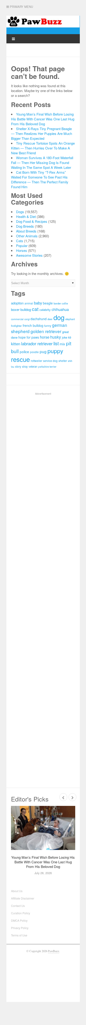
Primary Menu (21, 7)
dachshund (39, 318)
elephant (70, 319)
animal (29, 303)
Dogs (20, 211)
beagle (48, 303)
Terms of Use (19, 935)
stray (25, 366)
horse (44, 337)
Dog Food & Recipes (31, 221)
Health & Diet (26, 216)
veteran (33, 366)
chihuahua (60, 309)
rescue (20, 359)
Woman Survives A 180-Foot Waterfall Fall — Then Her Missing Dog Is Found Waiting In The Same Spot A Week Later (42, 162)
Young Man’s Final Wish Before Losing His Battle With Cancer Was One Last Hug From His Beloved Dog (42, 119)
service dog (50, 361)
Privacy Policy (19, 928)
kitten (15, 343)
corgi (27, 319)
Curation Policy (20, 913)
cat (35, 308)
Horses (21, 250)
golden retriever (46, 331)
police (24, 351)
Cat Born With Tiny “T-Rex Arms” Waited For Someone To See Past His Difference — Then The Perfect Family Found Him (39, 179)
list (56, 343)
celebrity (45, 309)
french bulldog (33, 325)
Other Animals (27, 235)
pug (43, 351)
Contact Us (18, 906)
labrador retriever (37, 343)
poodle (34, 352)
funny (47, 326)
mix (62, 343)
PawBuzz (53, 951)
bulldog (25, 309)
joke (64, 337)
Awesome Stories (29, 255)
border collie (61, 303)
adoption (17, 303)
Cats (19, 240)
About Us (16, 891)
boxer (15, 309)
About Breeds (26, 231)
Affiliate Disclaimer (22, 898)
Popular (22, 245)
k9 (69, 337)
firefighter (16, 326)
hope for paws (28, 337)
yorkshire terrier (47, 366)
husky (55, 337)
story (18, 366)
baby (38, 303)
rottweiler (36, 361)
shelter (62, 361)
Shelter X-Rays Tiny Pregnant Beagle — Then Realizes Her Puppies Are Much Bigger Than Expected (41, 133)
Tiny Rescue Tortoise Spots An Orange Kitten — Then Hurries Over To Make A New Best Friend (43, 148)
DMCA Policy (19, 920)
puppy (55, 350)
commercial (17, 319)
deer (50, 319)
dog (58, 317)
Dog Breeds (25, 226)
